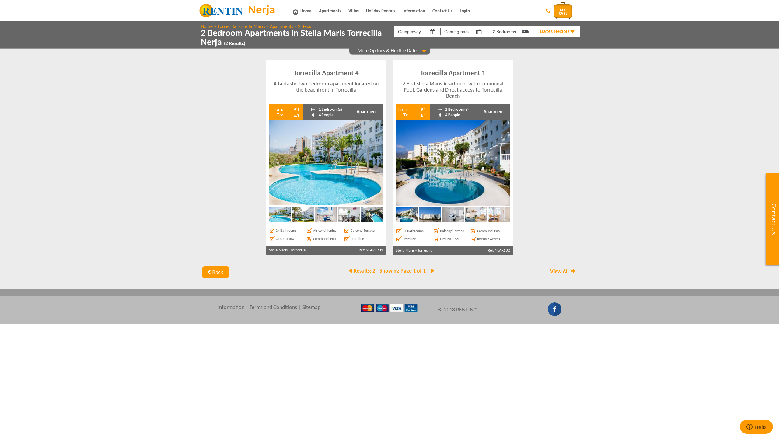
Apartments (330, 11)
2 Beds (304, 26)
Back (217, 272)
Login (465, 11)
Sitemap (311, 308)
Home (306, 11)
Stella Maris (253, 26)
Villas (353, 11)
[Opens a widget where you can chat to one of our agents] (756, 427)
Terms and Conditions (273, 308)
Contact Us (442, 11)
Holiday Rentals (380, 11)
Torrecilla (227, 26)
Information (414, 11)
